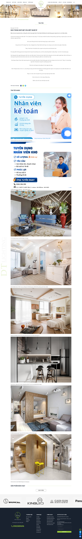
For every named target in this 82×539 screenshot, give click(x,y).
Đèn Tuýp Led (39, 532)
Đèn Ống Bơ (38, 527)
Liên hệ (60, 2)
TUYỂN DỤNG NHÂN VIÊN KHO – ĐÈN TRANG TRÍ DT (20, 189)
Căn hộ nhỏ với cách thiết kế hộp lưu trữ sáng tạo (20, 481)
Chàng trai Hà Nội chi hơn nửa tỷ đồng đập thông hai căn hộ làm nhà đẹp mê (25, 335)
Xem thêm (41, 490)
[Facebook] (21, 85)
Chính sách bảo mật (50, 524)
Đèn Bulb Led (39, 530)
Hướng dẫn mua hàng (50, 516)
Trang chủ (8, 2)
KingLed (27, 518)
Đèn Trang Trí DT (28, 516)
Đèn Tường (38, 526)
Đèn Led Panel (39, 529)
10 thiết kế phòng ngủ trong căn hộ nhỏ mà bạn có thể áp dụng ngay (23, 433)
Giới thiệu (14, 2)
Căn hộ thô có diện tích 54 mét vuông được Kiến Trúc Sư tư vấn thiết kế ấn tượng (26, 384)
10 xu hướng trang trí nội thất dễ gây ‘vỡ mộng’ (19, 238)
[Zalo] (80, 536)
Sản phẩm (19, 2)
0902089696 (18, 526)
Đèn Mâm (38, 516)
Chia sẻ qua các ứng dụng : (15, 85)
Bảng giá (25, 2)
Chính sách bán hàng (52, 2)
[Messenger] (80, 534)
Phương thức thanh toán (50, 518)
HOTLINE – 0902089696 (67, 2)
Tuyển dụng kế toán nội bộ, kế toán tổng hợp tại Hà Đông (21, 140)
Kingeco (27, 521)
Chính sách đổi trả (50, 521)
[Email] (23, 85)
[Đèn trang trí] (41, 5)
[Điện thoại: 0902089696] (80, 529)
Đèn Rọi (38, 524)
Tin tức (16, 19)
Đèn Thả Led (38, 521)
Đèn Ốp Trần (38, 518)
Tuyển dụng (30, 2)
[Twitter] (25, 85)
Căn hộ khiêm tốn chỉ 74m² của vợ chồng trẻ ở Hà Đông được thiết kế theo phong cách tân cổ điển (29, 286)
